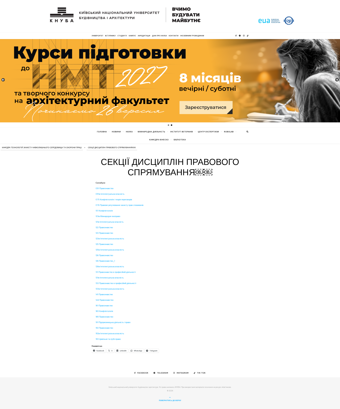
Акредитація (144, 36)
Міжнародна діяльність (151, 131)
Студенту (122, 36)
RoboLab (229, 131)
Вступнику (110, 36)
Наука (129, 131)
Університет (97, 36)
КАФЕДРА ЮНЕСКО (159, 139)
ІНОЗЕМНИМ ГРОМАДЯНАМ (192, 36)
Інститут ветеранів (181, 131)
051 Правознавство (104, 188)
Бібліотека (180, 139)
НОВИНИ (116, 131)
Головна (102, 131)
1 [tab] (168, 125)
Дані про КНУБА (159, 36)
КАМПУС (132, 36)
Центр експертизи (208, 131)
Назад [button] (3, 80)
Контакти (173, 36)
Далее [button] (337, 80)
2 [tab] (171, 125)
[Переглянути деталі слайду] (170, 80)
